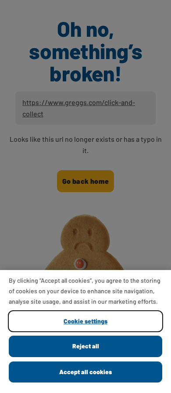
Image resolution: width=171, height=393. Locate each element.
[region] (85, 331)
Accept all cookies (85, 371)
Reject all (85, 346)
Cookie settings (85, 321)
